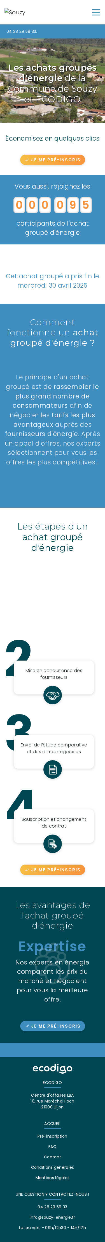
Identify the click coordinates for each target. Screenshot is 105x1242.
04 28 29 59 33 (21, 31)
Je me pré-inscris (56, 160)
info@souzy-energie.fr (52, 1217)
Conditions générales (52, 1167)
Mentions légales (53, 1178)
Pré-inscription (52, 1136)
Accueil (52, 1123)
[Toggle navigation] (96, 12)
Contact (52, 1157)
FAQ (52, 1146)
